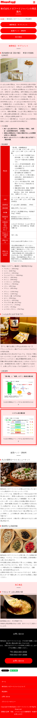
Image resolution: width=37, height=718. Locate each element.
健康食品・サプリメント (18, 25)
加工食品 (18, 37)
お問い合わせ (18, 661)
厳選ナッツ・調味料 (18, 31)
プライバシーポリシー (9, 701)
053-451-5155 (20, 652)
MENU (34, 2)
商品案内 (4, 691)
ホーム (4, 681)
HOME (2, 19)
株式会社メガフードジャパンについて (13, 686)
